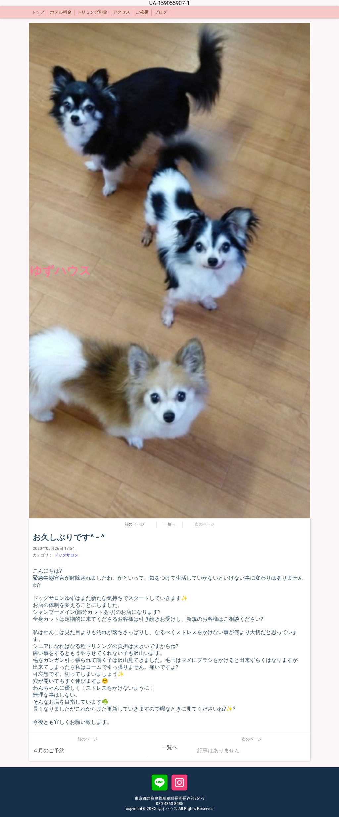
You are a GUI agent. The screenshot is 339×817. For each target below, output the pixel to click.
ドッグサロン (66, 555)
